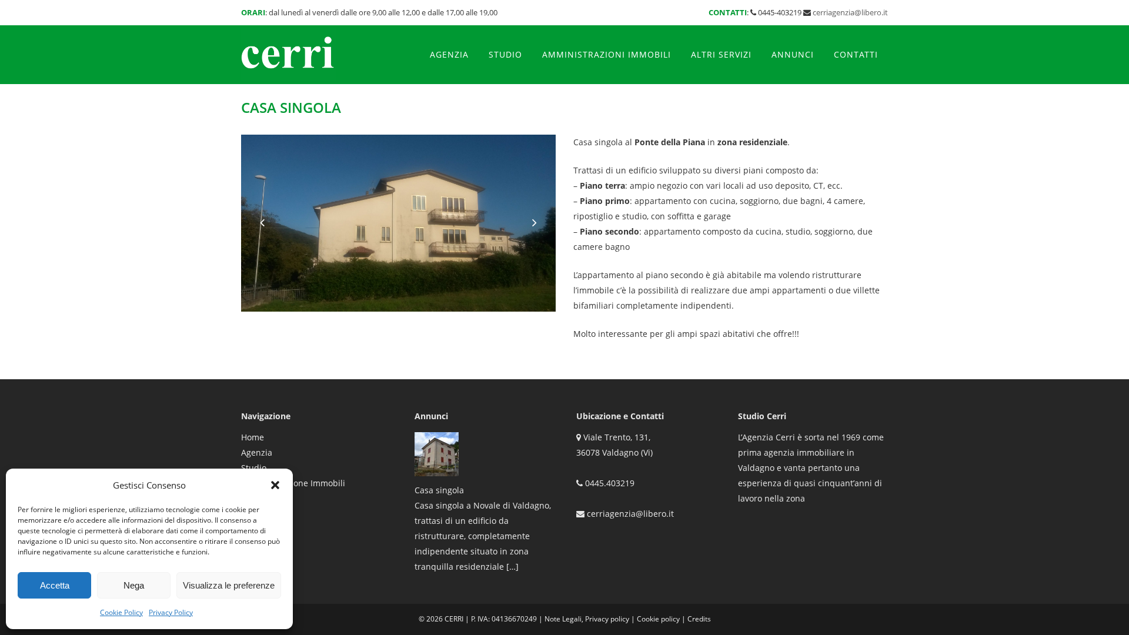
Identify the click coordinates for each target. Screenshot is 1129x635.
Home (252, 437)
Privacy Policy (171, 612)
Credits (699, 619)
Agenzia (256, 452)
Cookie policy (658, 619)
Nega (133, 585)
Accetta (54, 585)
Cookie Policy (121, 612)
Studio (253, 467)
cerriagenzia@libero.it (850, 12)
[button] (275, 485)
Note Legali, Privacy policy (587, 619)
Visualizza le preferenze (229, 585)
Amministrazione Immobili (293, 483)
